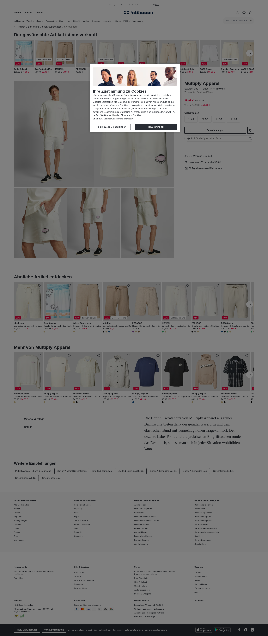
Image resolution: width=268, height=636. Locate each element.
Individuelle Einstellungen (111, 127)
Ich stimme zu (156, 127)
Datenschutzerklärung (113, 119)
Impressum (129, 119)
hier (114, 115)
